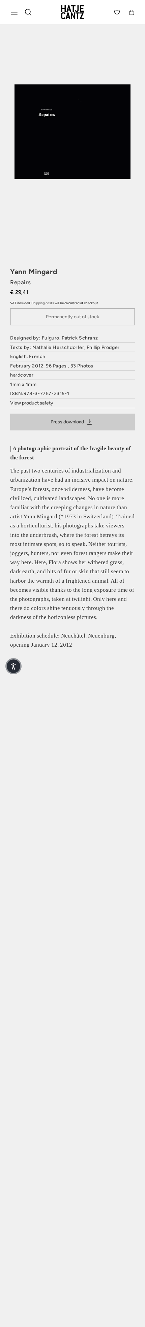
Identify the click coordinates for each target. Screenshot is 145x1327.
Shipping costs (42, 303)
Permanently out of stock (72, 317)
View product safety (31, 403)
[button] (13, 666)
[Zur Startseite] (72, 12)
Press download (67, 422)
